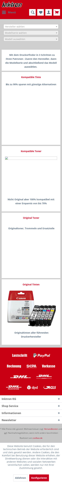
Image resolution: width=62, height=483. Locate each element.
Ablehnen (20, 477)
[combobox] (31, 26)
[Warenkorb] (56, 12)
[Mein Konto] (48, 12)
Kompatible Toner (31, 151)
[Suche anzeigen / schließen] (32, 12)
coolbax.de (37, 438)
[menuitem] (9, 12)
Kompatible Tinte (31, 77)
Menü (12, 12)
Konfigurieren (39, 477)
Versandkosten (51, 429)
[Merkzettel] (40, 12)
